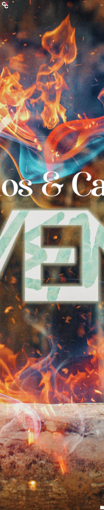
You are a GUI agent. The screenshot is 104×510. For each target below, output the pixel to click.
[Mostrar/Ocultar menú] (101, 5)
